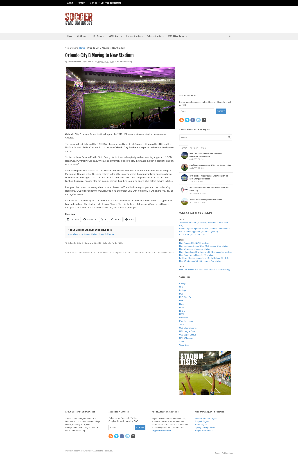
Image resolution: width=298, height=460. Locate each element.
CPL (181, 286)
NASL (182, 300)
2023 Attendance (176, 36)
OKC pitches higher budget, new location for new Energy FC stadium (209, 177)
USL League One (187, 331)
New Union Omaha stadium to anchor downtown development (206, 155)
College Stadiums (155, 36)
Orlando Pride (110, 243)
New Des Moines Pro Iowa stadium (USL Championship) (204, 269)
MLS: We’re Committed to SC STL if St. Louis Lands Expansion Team (98, 253)
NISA (181, 307)
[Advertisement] (207, 19)
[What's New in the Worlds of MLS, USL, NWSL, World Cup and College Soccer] (79, 24)
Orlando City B (75, 243)
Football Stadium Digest (206, 418)
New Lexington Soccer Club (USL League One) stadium (204, 245)
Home (69, 36)
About (70, 2)
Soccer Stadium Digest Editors (81, 61)
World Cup (184, 344)
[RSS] (181, 120)
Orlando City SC (92, 243)
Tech (181, 324)
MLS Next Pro (185, 297)
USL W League (186, 338)
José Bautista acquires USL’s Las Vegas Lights (210, 165)
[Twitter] (187, 120)
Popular (194, 148)
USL (120, 243)
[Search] (229, 137)
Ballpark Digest (202, 421)
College (182, 283)
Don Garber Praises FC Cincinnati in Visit (154, 253)
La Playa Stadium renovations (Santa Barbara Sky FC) (203, 257)
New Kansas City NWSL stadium (194, 242)
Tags (203, 148)
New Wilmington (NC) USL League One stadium (200, 261)
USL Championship (124, 61)
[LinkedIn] (198, 120)
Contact (81, 2)
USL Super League (187, 334)
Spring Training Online (205, 427)
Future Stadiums (134, 36)
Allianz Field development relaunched (206, 199)
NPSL (182, 310)
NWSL (182, 314)
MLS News (81, 36)
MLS (181, 293)
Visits (181, 341)
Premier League (186, 321)
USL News (97, 36)
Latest (184, 148)
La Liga (182, 290)
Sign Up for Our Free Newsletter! (105, 2)
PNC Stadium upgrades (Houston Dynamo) (198, 231)
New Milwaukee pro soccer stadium (195, 248)
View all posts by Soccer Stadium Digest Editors (91, 234)
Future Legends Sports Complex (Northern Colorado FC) (204, 228)
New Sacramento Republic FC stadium (196, 255)
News (181, 303)
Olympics (183, 317)
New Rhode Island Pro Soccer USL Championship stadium (205, 251)
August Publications (161, 430)
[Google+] (204, 120)
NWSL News (114, 36)
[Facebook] (192, 120)
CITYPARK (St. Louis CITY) (192, 234)
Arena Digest (201, 424)
